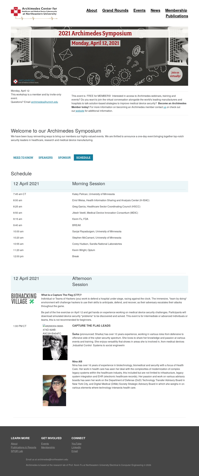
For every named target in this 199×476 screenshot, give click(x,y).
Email (75, 451)
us (165, 107)
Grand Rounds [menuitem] (115, 10)
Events (45, 443)
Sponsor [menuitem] (64, 157)
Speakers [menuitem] (46, 157)
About (14, 443)
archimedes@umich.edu (44, 102)
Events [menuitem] (139, 10)
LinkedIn (76, 447)
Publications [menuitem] (177, 15)
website (79, 111)
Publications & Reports (23, 447)
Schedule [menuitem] (83, 157)
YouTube (76, 443)
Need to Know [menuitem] (23, 157)
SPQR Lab (17, 451)
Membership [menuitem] (176, 10)
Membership (48, 447)
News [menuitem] (155, 10)
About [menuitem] (91, 10)
